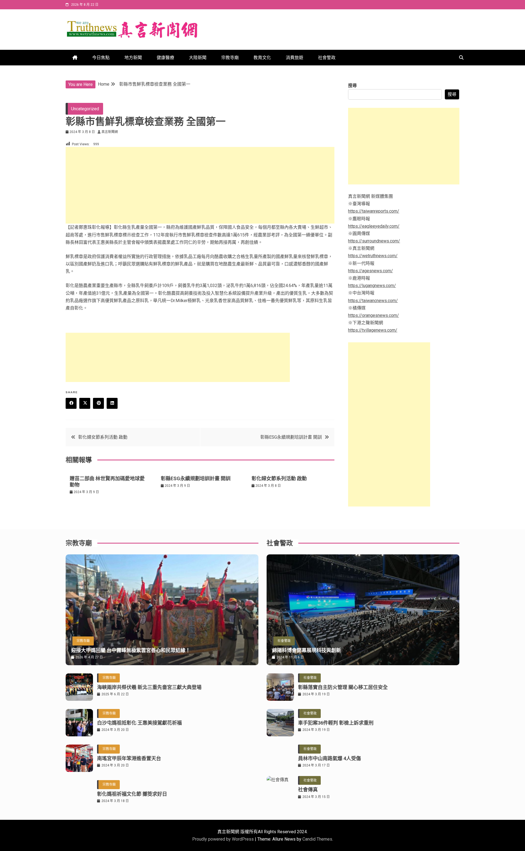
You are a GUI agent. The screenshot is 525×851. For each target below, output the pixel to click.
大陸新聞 (197, 57)
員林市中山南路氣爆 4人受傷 (329, 758)
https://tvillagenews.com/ (372, 330)
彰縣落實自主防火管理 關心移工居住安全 (343, 687)
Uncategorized (85, 108)
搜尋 (352, 85)
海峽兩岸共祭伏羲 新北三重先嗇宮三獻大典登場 (149, 687)
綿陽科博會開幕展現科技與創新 (306, 650)
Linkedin (112, 403)
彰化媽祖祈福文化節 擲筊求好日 (132, 794)
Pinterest (98, 403)
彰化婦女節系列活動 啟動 (102, 437)
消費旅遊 (294, 57)
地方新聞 (133, 57)
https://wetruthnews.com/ (373, 255)
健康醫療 (165, 57)
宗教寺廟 (230, 57)
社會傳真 (308, 789)
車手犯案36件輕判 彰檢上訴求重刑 (336, 723)
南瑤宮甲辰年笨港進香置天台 (129, 758)
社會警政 (327, 57)
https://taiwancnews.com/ (373, 300)
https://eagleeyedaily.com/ (373, 226)
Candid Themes (317, 839)
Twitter (84, 403)
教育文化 (262, 57)
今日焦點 (101, 57)
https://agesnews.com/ (370, 270)
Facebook (71, 403)
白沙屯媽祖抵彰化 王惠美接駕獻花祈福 (139, 723)
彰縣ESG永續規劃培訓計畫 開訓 (291, 437)
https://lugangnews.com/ (372, 285)
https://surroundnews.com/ (374, 241)
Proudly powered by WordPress (223, 839)
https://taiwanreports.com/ (373, 211)
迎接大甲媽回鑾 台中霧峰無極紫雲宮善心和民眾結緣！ (130, 650)
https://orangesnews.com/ (373, 315)
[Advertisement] (200, 185)
